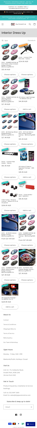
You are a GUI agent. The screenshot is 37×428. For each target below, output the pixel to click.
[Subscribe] (31, 407)
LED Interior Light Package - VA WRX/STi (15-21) (27, 97)
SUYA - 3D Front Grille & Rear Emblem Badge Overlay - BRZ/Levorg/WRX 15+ (27, 134)
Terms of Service (8, 333)
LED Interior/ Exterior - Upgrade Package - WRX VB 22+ (26, 168)
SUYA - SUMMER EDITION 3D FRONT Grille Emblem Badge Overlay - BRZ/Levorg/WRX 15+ (10, 270)
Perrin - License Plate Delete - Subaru (8, 162)
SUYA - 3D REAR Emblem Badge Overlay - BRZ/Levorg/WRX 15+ (9, 234)
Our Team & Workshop (10, 342)
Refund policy (7, 338)
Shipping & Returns (9, 329)
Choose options (10, 74)
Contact (6, 320)
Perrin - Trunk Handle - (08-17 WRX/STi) (26, 195)
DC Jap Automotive (20, 427)
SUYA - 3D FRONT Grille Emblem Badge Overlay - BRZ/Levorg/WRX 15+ (26, 269)
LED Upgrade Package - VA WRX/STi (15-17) (9, 298)
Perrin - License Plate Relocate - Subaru (25, 58)
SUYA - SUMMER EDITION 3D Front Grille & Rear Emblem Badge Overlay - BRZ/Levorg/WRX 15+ (10, 65)
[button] (2, 24)
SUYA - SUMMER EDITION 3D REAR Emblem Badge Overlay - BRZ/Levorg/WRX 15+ (27, 235)
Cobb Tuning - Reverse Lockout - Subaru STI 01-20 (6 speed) (10, 201)
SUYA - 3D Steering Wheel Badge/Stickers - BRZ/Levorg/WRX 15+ (10, 133)
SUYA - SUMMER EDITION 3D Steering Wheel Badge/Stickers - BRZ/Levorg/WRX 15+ (10, 99)
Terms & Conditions (9, 324)
